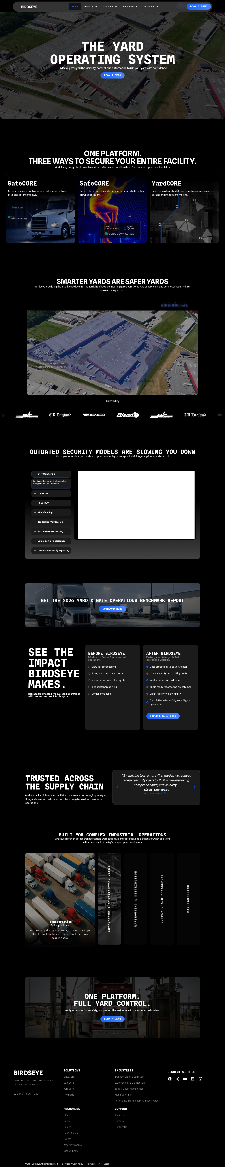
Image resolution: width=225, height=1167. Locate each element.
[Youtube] (185, 1081)
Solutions (108, 6)
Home (75, 6)
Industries (128, 6)
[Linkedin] (192, 1081)
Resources (149, 6)
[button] (117, 790)
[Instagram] (200, 1081)
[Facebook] (170, 1081)
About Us (89, 6)
